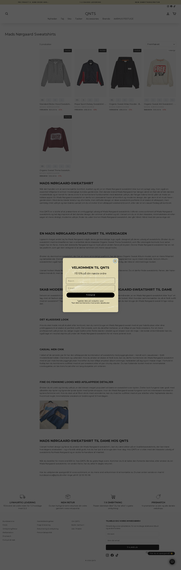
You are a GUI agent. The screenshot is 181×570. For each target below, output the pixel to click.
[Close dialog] (115, 261)
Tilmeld (90, 295)
